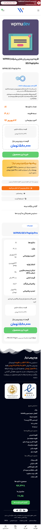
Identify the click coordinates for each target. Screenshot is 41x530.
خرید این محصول (20, 154)
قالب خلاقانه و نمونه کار (30, 470)
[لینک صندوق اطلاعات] (20, 168)
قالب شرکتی (33, 464)
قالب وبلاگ (34, 460)
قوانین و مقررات (23, 521)
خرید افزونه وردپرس (26, 182)
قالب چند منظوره (32, 474)
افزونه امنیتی (33, 435)
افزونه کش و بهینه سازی (30, 442)
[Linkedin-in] (24, 510)
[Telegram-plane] (17, 510)
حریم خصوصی (13, 521)
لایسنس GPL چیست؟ (30, 420)
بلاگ (35, 410)
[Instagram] (20, 510)
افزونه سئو (34, 452)
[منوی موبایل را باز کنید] (38, 10)
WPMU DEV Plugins (12, 338)
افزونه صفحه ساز (32, 439)
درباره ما (34, 427)
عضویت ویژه (33, 417)
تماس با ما (34, 424)
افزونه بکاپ (33, 449)
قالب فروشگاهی (32, 467)
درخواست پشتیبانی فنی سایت (10, 3)
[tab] (30, 226)
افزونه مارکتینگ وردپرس (14, 182)
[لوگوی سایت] (20, 10)
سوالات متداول (32, 521)
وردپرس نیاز (35, 182)
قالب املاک (34, 477)
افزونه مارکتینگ (32, 445)
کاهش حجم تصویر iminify (29, 414)
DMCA (6, 521)
